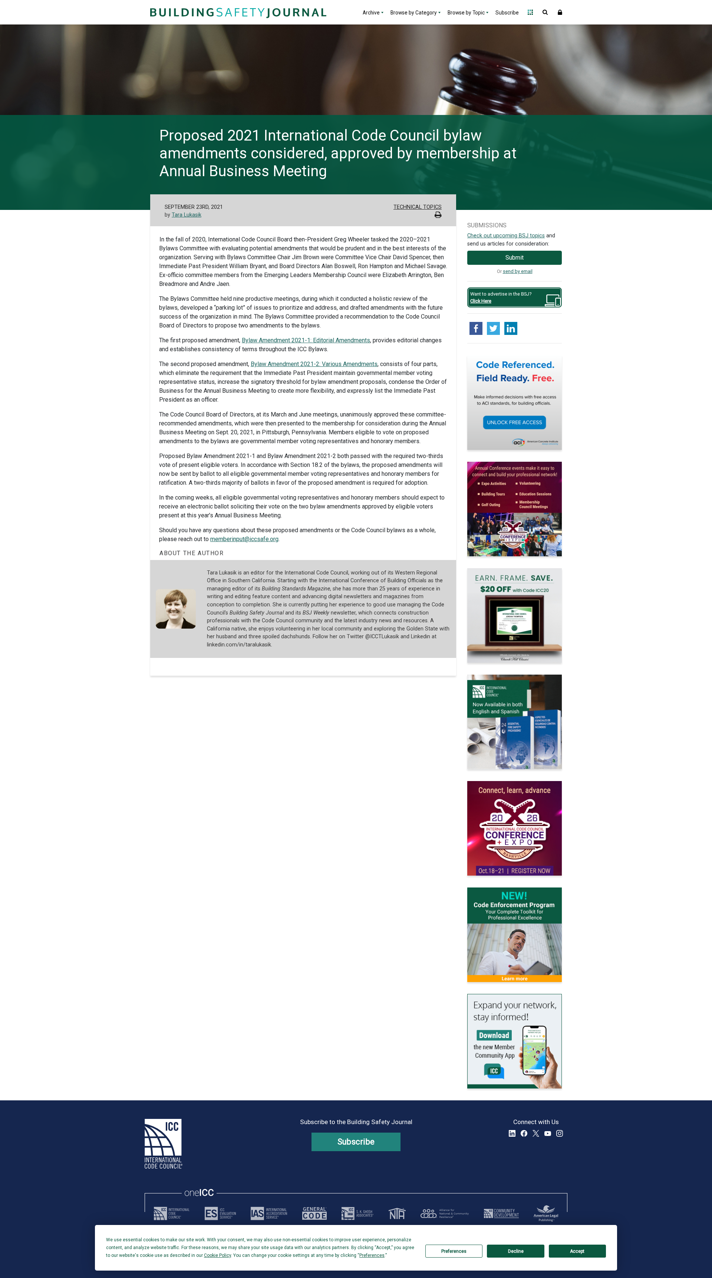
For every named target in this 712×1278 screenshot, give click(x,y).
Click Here (480, 301)
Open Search (545, 12)
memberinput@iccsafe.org (244, 539)
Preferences (454, 1251)
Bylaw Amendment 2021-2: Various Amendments (314, 364)
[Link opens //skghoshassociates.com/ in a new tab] (357, 1213)
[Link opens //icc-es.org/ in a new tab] (220, 1213)
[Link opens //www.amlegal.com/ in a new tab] (546, 1213)
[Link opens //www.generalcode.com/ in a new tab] (314, 1213)
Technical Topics (417, 207)
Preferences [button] (372, 1255)
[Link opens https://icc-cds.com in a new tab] (501, 1213)
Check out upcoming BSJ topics (506, 236)
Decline (516, 1251)
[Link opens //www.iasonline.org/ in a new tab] (269, 1213)
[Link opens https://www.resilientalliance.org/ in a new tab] (445, 1213)
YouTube (547, 1133)
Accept (577, 1251)
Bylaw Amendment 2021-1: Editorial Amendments (306, 340)
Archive (371, 13)
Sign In (560, 12)
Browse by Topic (466, 13)
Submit (514, 257)
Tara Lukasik (186, 215)
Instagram (559, 1133)
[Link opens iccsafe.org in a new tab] (171, 1213)
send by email (518, 271)
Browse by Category (413, 13)
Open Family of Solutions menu (530, 12)
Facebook (524, 1133)
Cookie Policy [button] (217, 1255)
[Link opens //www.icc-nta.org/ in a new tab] (397, 1213)
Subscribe (507, 13)
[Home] (237, 12)
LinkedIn (512, 1133)
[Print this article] (438, 216)
